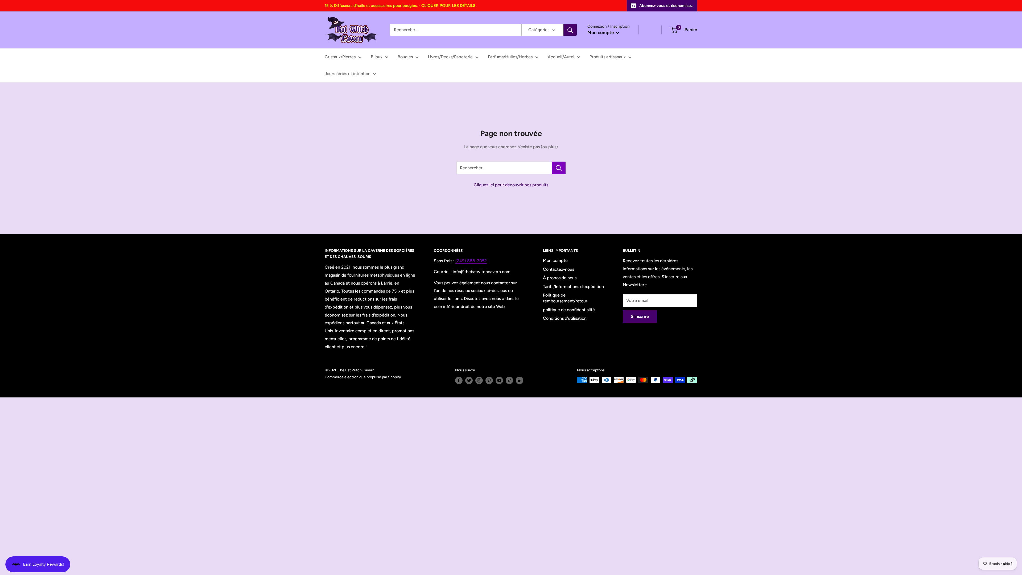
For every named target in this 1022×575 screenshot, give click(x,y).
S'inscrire (640, 316)
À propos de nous (559, 277)
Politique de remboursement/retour (565, 298)
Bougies (405, 56)
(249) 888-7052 (471, 260)
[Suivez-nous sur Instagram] (479, 380)
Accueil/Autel (561, 56)
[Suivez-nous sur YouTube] (499, 380)
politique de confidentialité (569, 309)
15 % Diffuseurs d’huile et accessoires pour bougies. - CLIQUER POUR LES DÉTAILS (400, 5)
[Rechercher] (570, 30)
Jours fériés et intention (347, 73)
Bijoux (376, 56)
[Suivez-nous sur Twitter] (469, 380)
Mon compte (601, 32)
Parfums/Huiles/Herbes (510, 56)
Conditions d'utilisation (565, 318)
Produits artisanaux (608, 56)
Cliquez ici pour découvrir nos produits (511, 184)
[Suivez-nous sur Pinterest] (489, 380)
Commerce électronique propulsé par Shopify (363, 377)
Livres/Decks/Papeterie (450, 56)
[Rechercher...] (559, 168)
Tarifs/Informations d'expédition (573, 286)
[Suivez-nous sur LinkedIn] (519, 380)
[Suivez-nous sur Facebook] (459, 380)
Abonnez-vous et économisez (666, 5)
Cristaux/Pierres (340, 56)
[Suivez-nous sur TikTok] (509, 380)
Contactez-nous (558, 269)
